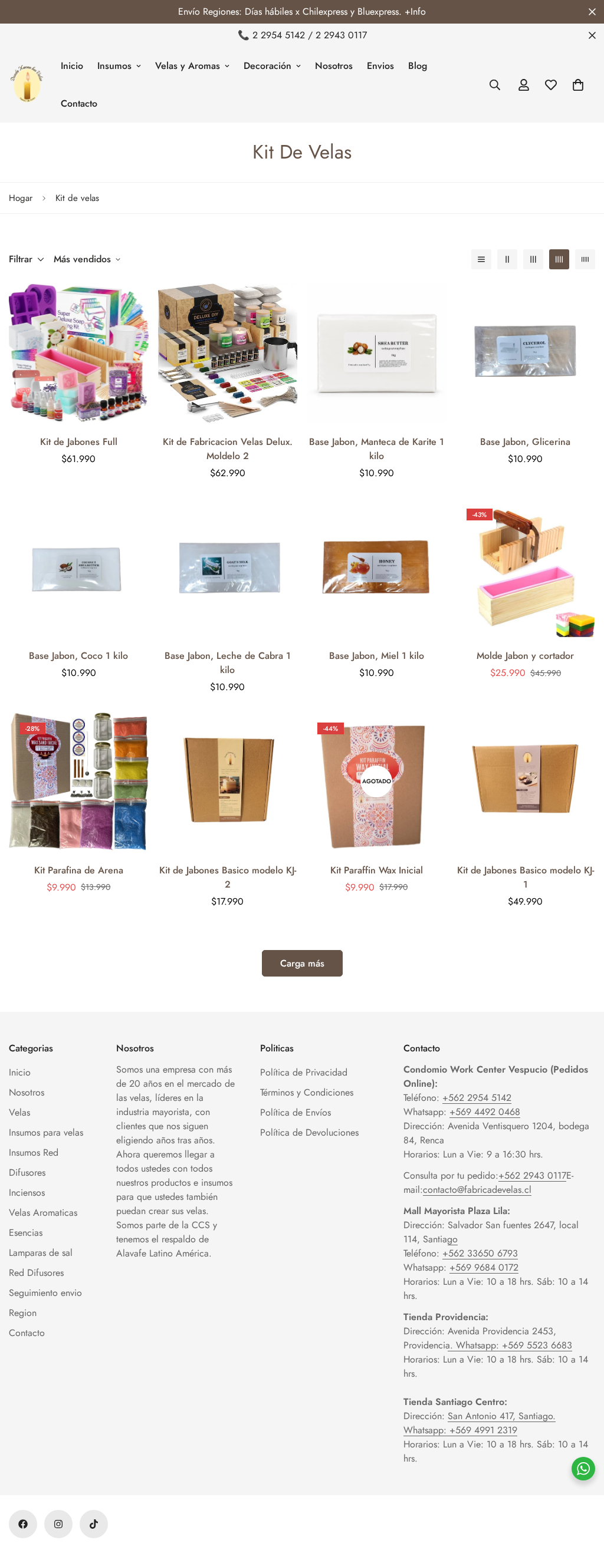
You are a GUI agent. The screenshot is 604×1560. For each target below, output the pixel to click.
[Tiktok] (94, 1524)
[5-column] (585, 259)
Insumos (114, 65)
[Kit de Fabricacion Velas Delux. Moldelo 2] (228, 353)
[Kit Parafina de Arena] (79, 781)
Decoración (267, 65)
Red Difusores (36, 1272)
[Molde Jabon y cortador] (526, 567)
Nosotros (334, 65)
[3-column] (533, 259)
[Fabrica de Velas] (26, 85)
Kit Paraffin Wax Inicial (376, 870)
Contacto (79, 103)
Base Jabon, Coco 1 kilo (78, 655)
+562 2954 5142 (476, 1097)
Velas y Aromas (187, 65)
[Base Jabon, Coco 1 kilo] (79, 567)
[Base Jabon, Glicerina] (526, 353)
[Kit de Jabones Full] (79, 353)
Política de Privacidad (303, 1072)
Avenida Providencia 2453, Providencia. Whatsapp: (479, 1338)
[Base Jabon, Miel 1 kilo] (377, 567)
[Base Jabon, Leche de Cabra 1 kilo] (228, 567)
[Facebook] (23, 1524)
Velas (19, 1112)
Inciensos (27, 1192)
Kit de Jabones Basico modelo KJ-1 (525, 877)
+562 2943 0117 (532, 1175)
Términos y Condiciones (306, 1092)
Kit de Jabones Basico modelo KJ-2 (227, 877)
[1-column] (481, 259)
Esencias (25, 1232)
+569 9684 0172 (483, 1267)
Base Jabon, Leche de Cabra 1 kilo (228, 663)
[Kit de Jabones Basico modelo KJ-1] (526, 781)
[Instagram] (58, 1524)
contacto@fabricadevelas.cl (477, 1189)
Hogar (20, 198)
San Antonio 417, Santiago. (502, 1416)
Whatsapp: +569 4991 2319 (460, 1430)
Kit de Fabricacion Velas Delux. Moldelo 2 (228, 449)
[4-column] (559, 259)
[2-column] (507, 259)
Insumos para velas (46, 1132)
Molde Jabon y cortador (525, 655)
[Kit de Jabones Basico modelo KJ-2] (228, 781)
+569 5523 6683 (537, 1345)
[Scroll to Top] (581, 1495)
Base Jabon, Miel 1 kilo (376, 655)
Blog (417, 65)
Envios (380, 65)
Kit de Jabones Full (78, 441)
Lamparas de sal (41, 1252)
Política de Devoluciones (309, 1132)
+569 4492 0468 (484, 1112)
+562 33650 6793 (480, 1253)
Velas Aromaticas (43, 1212)
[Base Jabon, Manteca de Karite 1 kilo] (377, 353)
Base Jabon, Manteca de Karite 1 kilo (376, 449)
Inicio (72, 65)
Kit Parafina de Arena (78, 870)
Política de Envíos (295, 1112)
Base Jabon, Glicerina (525, 441)
